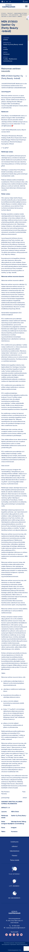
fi (4, 1)
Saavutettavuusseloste (9, 942)
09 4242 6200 (16, 925)
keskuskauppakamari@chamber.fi (15, 927)
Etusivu (3, 13)
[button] (25, 1)
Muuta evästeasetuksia (22, 944)
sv (10, 1)
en (7, 1)
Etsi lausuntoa (13, 14)
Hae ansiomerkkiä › (14, 898)
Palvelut (10, 13)
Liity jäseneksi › (14, 886)
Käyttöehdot (13, 944)
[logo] (8, 5)
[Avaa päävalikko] (26, 6)
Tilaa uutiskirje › (14, 874)
